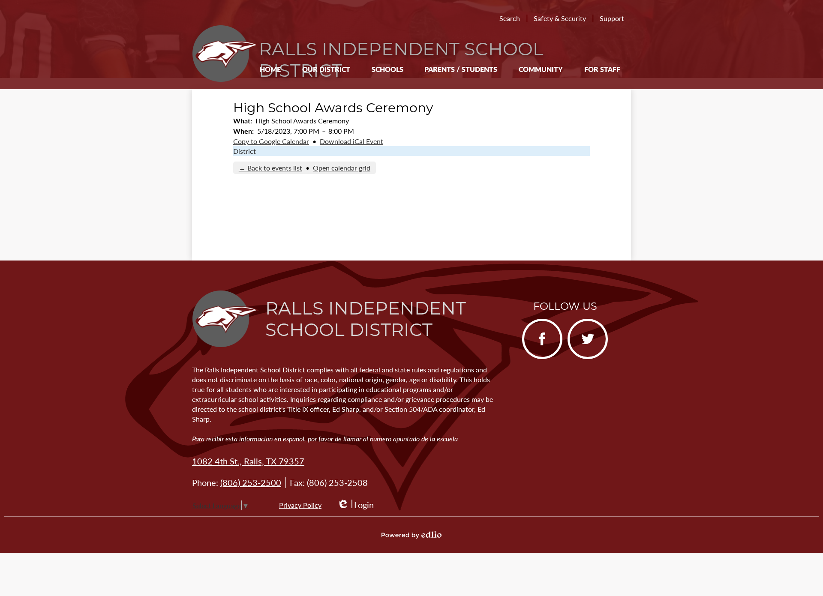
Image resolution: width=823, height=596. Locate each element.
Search (509, 18)
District (244, 151)
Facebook (538, 358)
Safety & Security (560, 18)
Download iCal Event (351, 141)
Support (612, 18)
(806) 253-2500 (250, 482)
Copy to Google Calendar (271, 141)
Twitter (580, 358)
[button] (326, 69)
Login (355, 505)
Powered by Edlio (411, 534)
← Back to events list (270, 168)
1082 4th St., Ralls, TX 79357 (248, 461)
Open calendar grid (341, 168)
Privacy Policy (300, 505)
